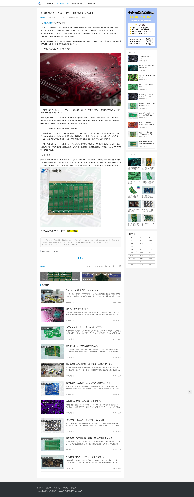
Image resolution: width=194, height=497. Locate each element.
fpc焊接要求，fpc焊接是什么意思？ (134, 210)
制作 (132, 243)
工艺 (141, 246)
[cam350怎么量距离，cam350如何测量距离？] (133, 123)
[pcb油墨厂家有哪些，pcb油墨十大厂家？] (133, 104)
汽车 (150, 252)
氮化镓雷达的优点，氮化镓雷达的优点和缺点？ (148, 196)
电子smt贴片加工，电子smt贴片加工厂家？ (85, 327)
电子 (150, 256)
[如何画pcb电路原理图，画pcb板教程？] (52, 296)
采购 (141, 265)
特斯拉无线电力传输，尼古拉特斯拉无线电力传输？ (89, 382)
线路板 (150, 259)
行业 (132, 262)
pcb (141, 237)
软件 (132, 265)
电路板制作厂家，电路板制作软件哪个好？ (85, 401)
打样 (132, 249)
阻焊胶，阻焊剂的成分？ (77, 308)
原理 (150, 243)
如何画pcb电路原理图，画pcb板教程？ (83, 290)
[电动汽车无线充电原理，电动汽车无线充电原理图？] (52, 444)
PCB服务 (50, 3)
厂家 (141, 243)
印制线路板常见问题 (62, 3)
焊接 (141, 256)
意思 (150, 246)
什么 (141, 240)
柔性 (141, 252)
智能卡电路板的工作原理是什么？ (146, 86)
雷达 (150, 265)
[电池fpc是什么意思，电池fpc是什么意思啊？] (52, 425)
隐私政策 (48, 488)
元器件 (150, 240)
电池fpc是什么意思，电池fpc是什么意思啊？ (86, 419)
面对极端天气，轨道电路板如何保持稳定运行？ (146, 95)
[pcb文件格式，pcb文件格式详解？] (133, 75)
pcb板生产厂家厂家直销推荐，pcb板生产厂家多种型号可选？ (146, 134)
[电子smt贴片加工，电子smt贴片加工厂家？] (52, 333)
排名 (150, 249)
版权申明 (40, 488)
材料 (132, 252)
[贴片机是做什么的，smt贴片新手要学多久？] (52, 462)
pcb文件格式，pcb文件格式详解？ (147, 76)
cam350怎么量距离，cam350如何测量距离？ (146, 124)
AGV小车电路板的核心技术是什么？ (146, 57)
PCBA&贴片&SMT (90, 3)
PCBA (150, 237)
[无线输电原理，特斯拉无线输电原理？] (52, 351)
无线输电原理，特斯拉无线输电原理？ (83, 345)
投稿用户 (43, 17)
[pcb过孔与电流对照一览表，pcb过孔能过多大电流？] (133, 113)
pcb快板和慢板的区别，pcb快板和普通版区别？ (146, 143)
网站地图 (66, 491)
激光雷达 (132, 256)
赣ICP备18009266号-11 (76, 491)
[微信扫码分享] (106, 266)
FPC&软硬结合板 (76, 3)
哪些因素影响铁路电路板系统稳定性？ (146, 67)
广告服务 (65, 488)
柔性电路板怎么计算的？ (148, 224)
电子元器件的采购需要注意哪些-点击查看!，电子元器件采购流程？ (148, 168)
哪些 (132, 246)
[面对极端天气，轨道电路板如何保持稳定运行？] (133, 94)
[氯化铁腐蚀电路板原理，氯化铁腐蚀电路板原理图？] (52, 370)
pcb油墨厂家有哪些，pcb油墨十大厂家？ (147, 105)
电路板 (141, 259)
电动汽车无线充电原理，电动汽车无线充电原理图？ (89, 438)
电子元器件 (132, 259)
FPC (132, 237)
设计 (141, 262)
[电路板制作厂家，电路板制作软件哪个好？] (52, 407)
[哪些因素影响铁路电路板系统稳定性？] (133, 66)
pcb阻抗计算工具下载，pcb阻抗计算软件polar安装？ (134, 224)
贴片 (150, 262)
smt (132, 240)
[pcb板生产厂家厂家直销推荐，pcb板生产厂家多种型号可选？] (133, 132)
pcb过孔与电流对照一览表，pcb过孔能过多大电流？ (146, 115)
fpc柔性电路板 (46, 251)
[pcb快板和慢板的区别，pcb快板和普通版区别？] (133, 142)
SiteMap (60, 491)
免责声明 (57, 488)
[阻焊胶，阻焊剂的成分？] (52, 314)
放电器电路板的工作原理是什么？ (134, 182)
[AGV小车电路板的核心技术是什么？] (133, 56)
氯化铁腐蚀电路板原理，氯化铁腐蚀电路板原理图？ (89, 364)
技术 (141, 249)
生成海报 (100, 266)
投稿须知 (74, 488)
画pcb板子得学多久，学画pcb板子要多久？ (134, 196)
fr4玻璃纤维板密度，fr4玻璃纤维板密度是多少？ (148, 182)
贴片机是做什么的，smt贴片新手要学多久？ (86, 456)
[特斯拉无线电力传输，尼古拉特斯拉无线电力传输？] (52, 388)
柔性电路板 (48, 22)
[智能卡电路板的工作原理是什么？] (133, 85)
